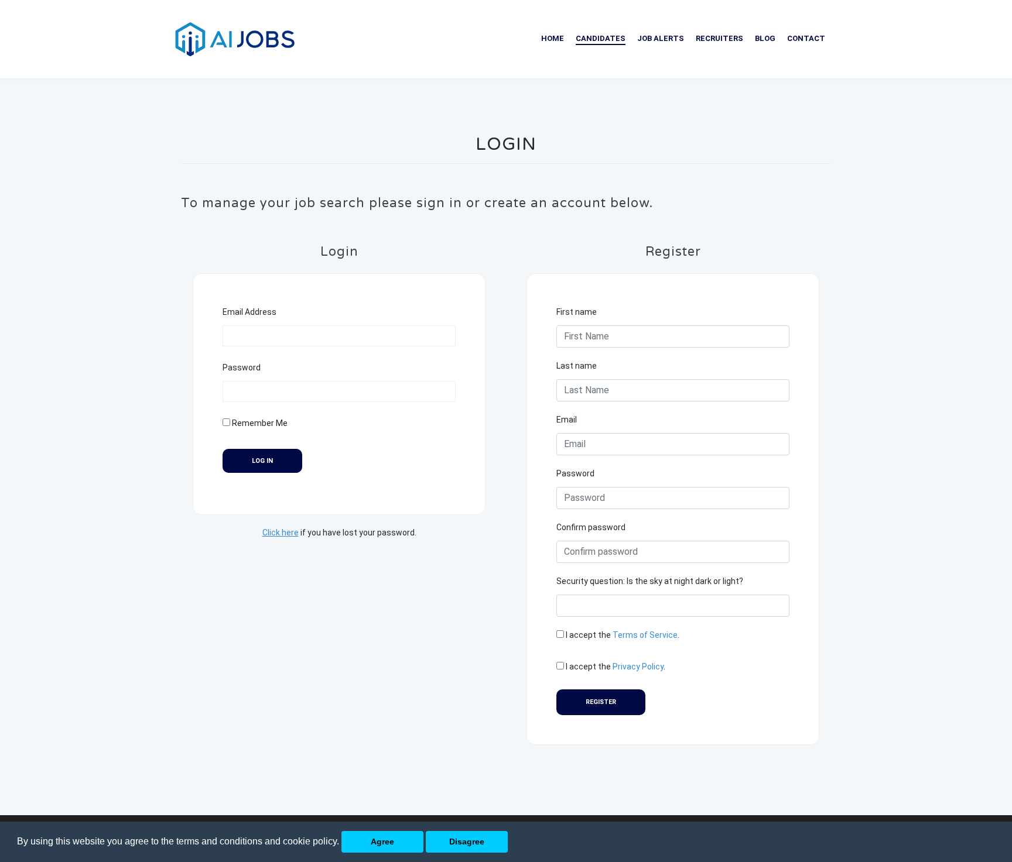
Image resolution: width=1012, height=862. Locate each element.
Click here (280, 532)
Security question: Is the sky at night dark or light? (649, 581)
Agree (382, 841)
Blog (765, 38)
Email (566, 419)
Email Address (249, 312)
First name (576, 312)
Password (242, 367)
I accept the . (621, 635)
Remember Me (259, 423)
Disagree (466, 841)
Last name (576, 365)
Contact (806, 38)
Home (552, 38)
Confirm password (590, 527)
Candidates (600, 38)
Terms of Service (645, 635)
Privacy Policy (638, 666)
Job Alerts (660, 38)
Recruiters (719, 38)
